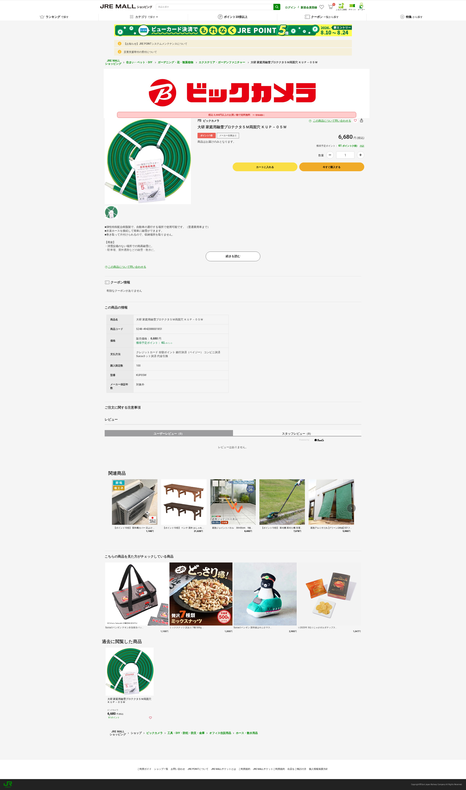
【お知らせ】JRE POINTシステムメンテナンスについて (155, 43)
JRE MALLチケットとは (223, 769)
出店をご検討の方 (296, 769)
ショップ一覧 (161, 769)
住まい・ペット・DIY (139, 62)
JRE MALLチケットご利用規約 (269, 769)
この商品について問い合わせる (332, 120)
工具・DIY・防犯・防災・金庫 (186, 733)
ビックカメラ (154, 733)
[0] (330, 6)
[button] (351, 508)
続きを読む (233, 256)
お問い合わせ (178, 769)
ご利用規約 (244, 769)
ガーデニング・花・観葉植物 (176, 62)
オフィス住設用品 (220, 733)
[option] (148, 161)
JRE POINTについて (197, 769)
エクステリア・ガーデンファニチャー (222, 62)
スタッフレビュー (297, 433)
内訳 (362, 146)
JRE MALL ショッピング (113, 62)
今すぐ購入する (332, 167)
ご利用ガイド (144, 769)
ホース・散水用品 (247, 733)
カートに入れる (265, 167)
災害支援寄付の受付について (140, 51)
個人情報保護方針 (318, 769)
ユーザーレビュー (169, 433)
